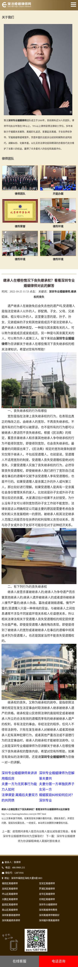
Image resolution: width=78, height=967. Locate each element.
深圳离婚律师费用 (48, 910)
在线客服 (19, 961)
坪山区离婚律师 (10, 894)
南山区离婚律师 (10, 910)
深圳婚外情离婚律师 (49, 920)
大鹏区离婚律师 (10, 899)
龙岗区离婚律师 (10, 888)
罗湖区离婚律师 (47, 888)
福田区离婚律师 (10, 883)
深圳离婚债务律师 (11, 920)
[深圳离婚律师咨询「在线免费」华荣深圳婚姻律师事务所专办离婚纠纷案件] (16, 6)
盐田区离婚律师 (10, 904)
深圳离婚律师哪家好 (49, 915)
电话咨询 (58, 961)
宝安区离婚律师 (47, 883)
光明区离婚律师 (47, 899)
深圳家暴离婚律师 (11, 915)
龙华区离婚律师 (47, 894)
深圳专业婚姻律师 (48, 904)
